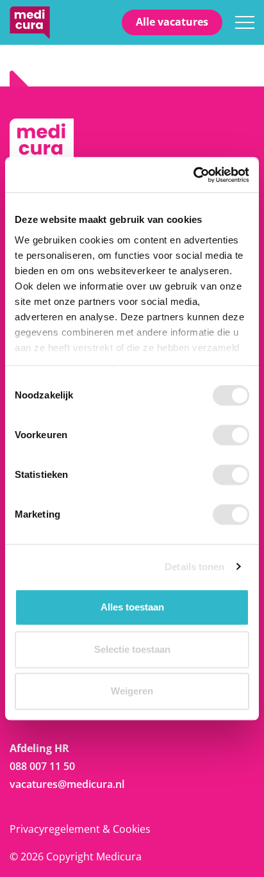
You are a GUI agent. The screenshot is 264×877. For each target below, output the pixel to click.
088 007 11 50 (42, 766)
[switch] (231, 435)
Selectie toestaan (132, 649)
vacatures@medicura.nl (67, 784)
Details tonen (194, 566)
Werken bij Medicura (30, 22)
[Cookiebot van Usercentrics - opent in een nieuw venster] (193, 175)
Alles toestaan (132, 607)
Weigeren (132, 690)
